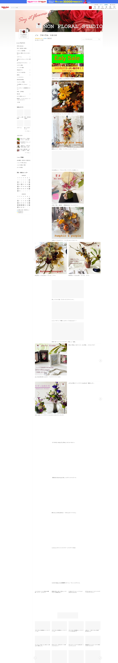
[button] (113, 5)
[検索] (90, 7)
